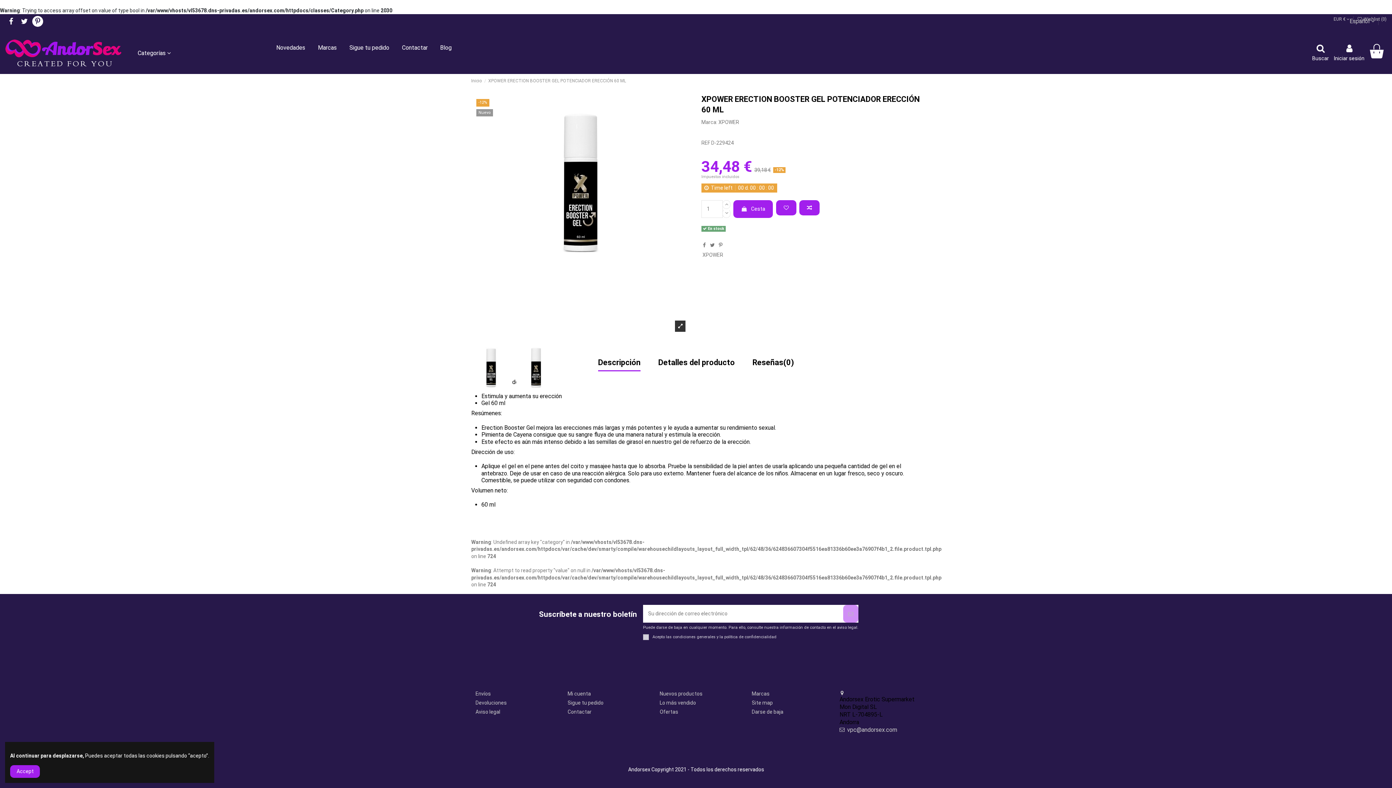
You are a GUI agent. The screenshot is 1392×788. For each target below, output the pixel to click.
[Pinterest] (720, 245)
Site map (762, 703)
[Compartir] (704, 245)
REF (705, 143)
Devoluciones (491, 703)
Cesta (758, 209)
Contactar (580, 712)
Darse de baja (767, 712)
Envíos (483, 694)
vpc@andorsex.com (872, 729)
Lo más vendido (678, 703)
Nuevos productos (681, 694)
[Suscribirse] (850, 614)
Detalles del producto (696, 363)
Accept (25, 771)
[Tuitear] (712, 245)
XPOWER (728, 122)
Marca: (709, 122)
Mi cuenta (579, 694)
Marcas (761, 694)
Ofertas (669, 712)
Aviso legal (488, 712)
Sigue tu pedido (586, 703)
